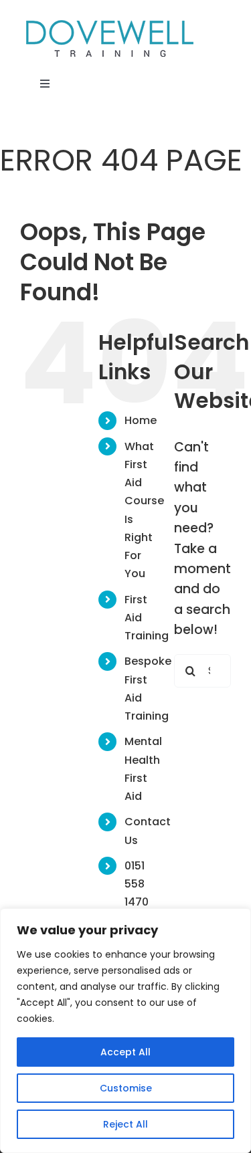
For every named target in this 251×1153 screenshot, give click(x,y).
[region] (125, 1030)
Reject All (125, 1124)
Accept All (125, 1052)
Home (140, 420)
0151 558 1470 (136, 884)
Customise (126, 1088)
